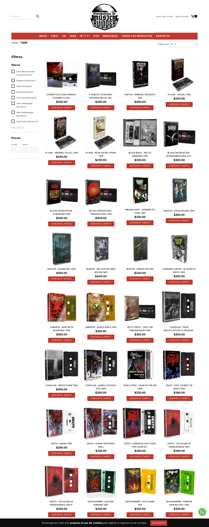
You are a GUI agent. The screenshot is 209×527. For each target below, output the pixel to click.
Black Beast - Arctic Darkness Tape (140, 154)
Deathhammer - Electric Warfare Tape (101, 503)
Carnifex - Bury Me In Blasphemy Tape (61, 329)
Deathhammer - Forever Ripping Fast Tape (179, 503)
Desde (14, 145)
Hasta (25, 145)
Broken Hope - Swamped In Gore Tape (140, 211)
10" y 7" (85, 36)
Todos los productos (137, 36)
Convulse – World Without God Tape (100, 387)
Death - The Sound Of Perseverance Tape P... (62, 503)
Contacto (163, 36)
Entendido (159, 523)
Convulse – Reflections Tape (62, 385)
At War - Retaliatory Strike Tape (100, 154)
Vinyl (55, 36)
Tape (73, 36)
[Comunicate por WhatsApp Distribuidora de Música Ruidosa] (202, 512)
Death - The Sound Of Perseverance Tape (179, 445)
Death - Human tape (61, 443)
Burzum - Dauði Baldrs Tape (179, 211)
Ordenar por (163, 44)
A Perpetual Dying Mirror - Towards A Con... (61, 96)
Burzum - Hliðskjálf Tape (62, 269)
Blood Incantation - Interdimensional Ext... (179, 154)
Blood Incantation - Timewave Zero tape (101, 212)
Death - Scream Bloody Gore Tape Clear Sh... (140, 445)
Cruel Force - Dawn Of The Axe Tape (140, 387)
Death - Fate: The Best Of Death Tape (179, 387)
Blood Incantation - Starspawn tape (61, 212)
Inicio (43, 36)
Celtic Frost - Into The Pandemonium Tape (140, 329)
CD (64, 36)
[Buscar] (37, 16)
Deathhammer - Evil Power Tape (140, 503)
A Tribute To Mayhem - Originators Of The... (101, 96)
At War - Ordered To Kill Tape (61, 153)
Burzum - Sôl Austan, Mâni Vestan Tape (100, 270)
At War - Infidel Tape (179, 94)
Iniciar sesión (181, 17)
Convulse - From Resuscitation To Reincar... (179, 329)
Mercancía (110, 36)
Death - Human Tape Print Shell (101, 445)
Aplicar (35, 149)
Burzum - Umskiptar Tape (140, 269)
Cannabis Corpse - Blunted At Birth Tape (179, 270)
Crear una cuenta (164, 17)
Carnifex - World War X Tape (101, 327)
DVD (96, 36)
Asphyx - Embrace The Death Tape (140, 96)
